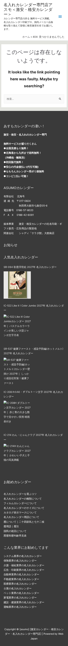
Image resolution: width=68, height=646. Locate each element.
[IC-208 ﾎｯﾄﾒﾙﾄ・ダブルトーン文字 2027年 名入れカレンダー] (17, 414)
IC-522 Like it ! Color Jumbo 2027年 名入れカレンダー (34, 308)
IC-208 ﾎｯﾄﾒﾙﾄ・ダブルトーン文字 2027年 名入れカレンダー (33, 394)
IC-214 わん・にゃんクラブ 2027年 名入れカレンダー (33, 437)
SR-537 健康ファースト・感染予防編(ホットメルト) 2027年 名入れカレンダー (33, 351)
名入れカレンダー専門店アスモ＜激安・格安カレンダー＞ (28, 10)
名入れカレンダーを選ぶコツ (20, 493)
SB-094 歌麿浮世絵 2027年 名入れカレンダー (30, 267)
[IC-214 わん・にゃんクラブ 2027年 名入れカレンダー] (17, 457)
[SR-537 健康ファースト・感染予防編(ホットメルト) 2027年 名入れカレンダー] (17, 371)
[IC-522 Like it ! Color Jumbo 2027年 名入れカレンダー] (17, 328)
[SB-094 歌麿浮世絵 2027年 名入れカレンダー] (17, 285)
